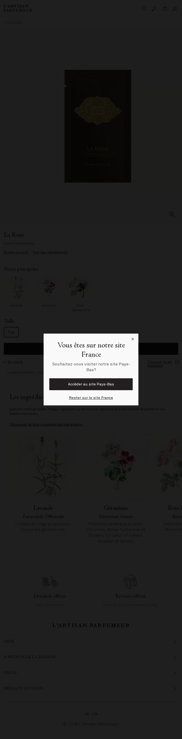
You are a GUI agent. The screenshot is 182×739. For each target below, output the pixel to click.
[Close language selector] (133, 339)
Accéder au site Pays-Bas (91, 384)
